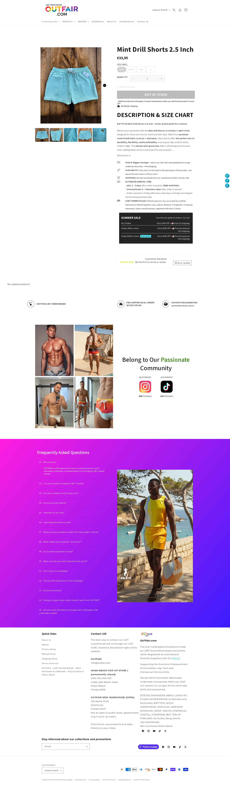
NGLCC (176, 658)
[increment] (161, 78)
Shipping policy (124, 780)
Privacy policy (94, 780)
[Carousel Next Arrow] (104, 85)
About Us (46, 640)
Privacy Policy (49, 649)
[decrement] (133, 78)
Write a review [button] (182, 262)
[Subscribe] (87, 746)
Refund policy (80, 780)
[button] (50, 21)
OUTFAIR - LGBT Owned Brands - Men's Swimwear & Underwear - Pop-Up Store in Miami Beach (63, 671)
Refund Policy (49, 654)
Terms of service (109, 780)
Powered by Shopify (64, 780)
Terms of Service (50, 663)
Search (45, 644)
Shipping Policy (50, 659)
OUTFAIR (52, 780)
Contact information (142, 780)
